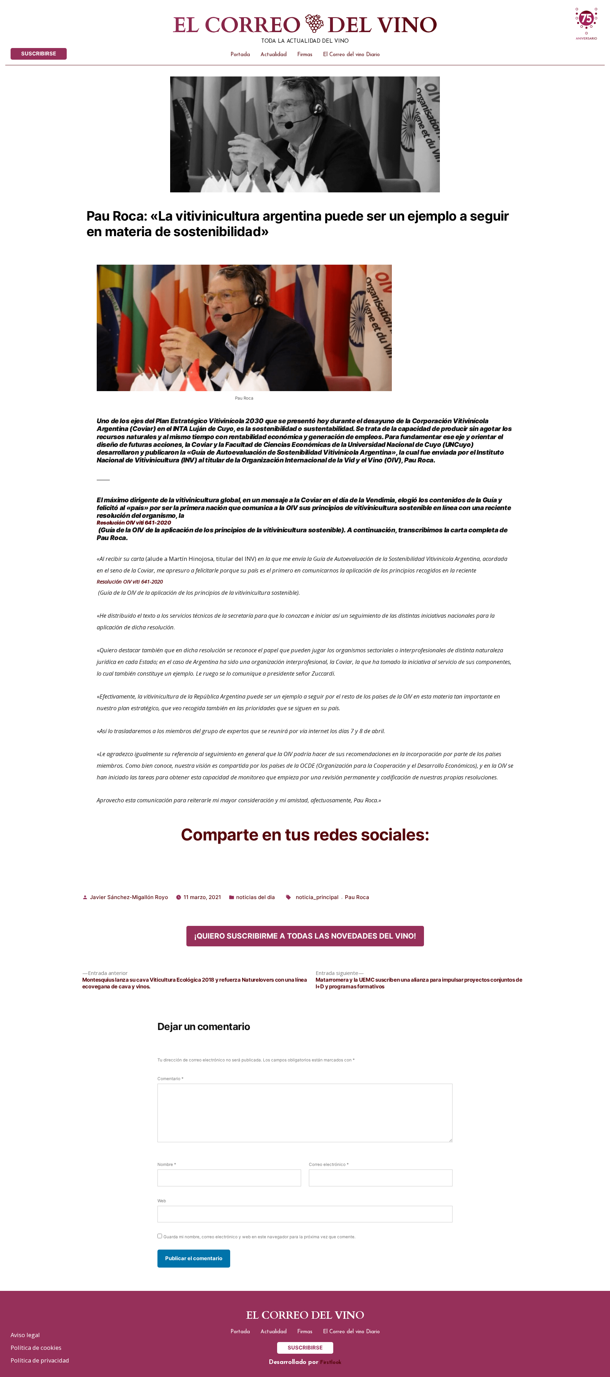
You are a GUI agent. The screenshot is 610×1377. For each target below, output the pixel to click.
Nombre (166, 1164)
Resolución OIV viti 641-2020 (134, 523)
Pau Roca (357, 897)
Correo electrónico (329, 1164)
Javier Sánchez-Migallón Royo (129, 897)
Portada (240, 55)
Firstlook (330, 1362)
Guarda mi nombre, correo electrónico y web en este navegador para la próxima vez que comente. (259, 1236)
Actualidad (274, 55)
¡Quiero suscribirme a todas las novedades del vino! (305, 936)
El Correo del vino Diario (351, 55)
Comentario (170, 1078)
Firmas (304, 55)
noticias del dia (255, 897)
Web (161, 1200)
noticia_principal (317, 897)
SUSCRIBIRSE (38, 53)
